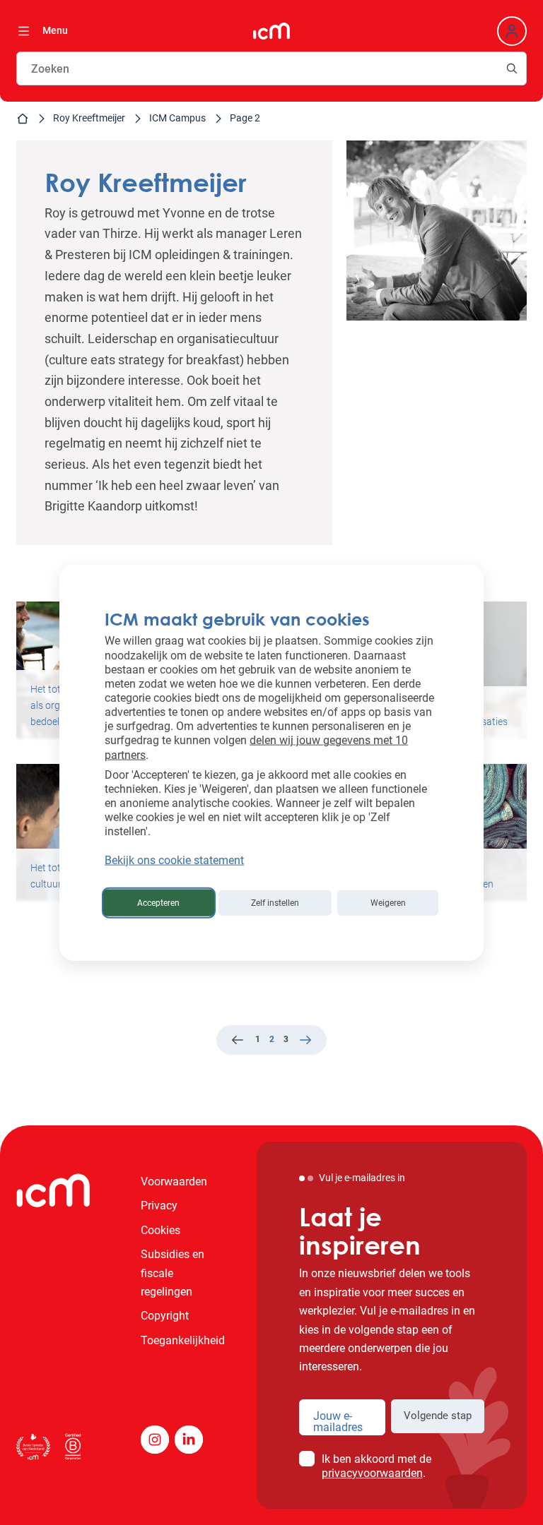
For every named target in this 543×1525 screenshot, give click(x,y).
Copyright (165, 1315)
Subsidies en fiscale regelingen (172, 1273)
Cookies (160, 1230)
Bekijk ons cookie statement (174, 859)
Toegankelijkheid (183, 1340)
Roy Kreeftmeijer (89, 118)
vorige (237, 1041)
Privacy (159, 1205)
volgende (305, 1041)
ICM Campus (177, 118)
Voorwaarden (174, 1181)
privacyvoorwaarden (372, 1473)
